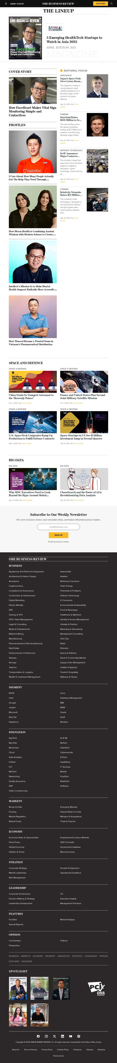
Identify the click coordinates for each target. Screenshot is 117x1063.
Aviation (64, 576)
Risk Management (17, 877)
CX (61, 894)
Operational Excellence (70, 872)
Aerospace (14, 581)
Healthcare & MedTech (70, 614)
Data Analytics (15, 757)
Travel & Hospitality (69, 672)
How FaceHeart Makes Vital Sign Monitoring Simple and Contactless (32, 111)
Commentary (15, 940)
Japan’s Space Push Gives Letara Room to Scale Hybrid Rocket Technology (71, 80)
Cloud (11, 752)
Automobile (65, 571)
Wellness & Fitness (68, 677)
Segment (50, 956)
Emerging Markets (68, 807)
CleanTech (64, 747)
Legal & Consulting (17, 624)
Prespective (14, 945)
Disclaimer (77, 1049)
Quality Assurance (17, 781)
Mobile (63, 771)
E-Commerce (66, 600)
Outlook (64, 940)
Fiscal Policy (14, 842)
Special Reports (16, 924)
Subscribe (100, 3)
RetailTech (64, 781)
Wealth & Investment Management (24, 677)
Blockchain (14, 747)
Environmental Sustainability (73, 605)
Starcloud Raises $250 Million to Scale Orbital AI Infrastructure (71, 119)
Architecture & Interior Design (22, 576)
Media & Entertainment (19, 629)
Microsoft (13, 712)
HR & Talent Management (21, 619)
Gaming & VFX (16, 614)
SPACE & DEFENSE (17, 369)
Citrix (11, 698)
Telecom (13, 667)
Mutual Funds (15, 821)
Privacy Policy (47, 1049)
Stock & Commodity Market (73, 658)
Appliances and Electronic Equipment (26, 571)
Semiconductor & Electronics (22, 653)
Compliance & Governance (21, 590)
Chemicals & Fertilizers (70, 590)
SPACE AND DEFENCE (26, 363)
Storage (12, 662)
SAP (11, 786)
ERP (11, 610)
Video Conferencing (18, 790)
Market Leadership (17, 872)
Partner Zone (58, 1056)
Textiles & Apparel (68, 667)
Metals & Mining (16, 634)
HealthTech (65, 762)
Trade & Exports (67, 821)
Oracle (63, 712)
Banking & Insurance (69, 581)
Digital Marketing (17, 600)
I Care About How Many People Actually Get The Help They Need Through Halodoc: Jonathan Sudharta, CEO (31, 179)
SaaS (62, 717)
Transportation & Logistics (21, 672)
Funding (12, 812)
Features (14, 961)
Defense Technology (69, 595)
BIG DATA (16, 460)
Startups (13, 658)
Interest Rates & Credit (70, 812)
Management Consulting (71, 634)
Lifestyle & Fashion (68, 624)
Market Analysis (67, 919)
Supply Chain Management (72, 662)
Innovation (64, 956)
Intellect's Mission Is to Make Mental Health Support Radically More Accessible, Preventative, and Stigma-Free (33, 289)
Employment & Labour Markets (74, 837)
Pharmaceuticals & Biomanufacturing (26, 643)
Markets (26, 956)
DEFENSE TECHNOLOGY (71, 150)
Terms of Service (30, 1049)
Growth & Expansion (69, 868)
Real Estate (14, 648)
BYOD (11, 693)
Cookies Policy (63, 1049)
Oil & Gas (64, 638)
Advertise (101, 1049)
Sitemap (89, 1049)
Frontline (13, 919)
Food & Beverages (69, 610)
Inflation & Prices (16, 852)
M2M (62, 707)
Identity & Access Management (74, 619)
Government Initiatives (70, 847)
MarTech (13, 771)
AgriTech (13, 738)
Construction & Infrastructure (22, 595)
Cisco (62, 693)
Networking (14, 776)
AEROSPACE (66, 75)
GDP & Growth (67, 842)
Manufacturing (15, 638)
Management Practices (70, 903)
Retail (62, 643)
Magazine (27, 961)
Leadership (91, 956)
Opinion (103, 956)
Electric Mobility (16, 605)
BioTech (63, 743)
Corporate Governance (19, 894)
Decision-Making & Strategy (22, 898)
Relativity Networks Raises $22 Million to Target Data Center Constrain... (71, 194)
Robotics (64, 648)
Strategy (77, 956)
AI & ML (64, 738)
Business (14, 956)
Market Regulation (17, 816)
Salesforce (14, 722)
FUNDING (64, 114)
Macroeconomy (67, 852)
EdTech (63, 757)
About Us (15, 1049)
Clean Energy (66, 586)
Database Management (71, 698)
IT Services (65, 767)
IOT (10, 767)
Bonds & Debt (15, 807)
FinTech (12, 762)
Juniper (12, 707)
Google (12, 702)
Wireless (64, 722)
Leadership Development (20, 903)
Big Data (13, 743)
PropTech (64, 776)
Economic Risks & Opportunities (24, 837)
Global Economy (16, 847)
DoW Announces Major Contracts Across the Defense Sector (70, 155)
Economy (38, 956)
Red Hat (12, 717)
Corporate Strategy (18, 868)
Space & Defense (68, 653)
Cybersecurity (66, 752)
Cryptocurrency (16, 586)
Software (64, 786)
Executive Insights (68, 898)
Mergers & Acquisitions (71, 816)
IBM (62, 702)
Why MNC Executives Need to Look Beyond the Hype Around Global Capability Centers (29, 495)
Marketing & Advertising (71, 629)
